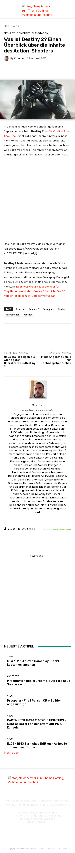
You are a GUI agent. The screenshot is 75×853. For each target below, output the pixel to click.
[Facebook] (21, 832)
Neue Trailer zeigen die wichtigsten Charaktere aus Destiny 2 (19, 361)
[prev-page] (5, 543)
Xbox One (10, 135)
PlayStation (40, 33)
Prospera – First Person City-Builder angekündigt (37, 533)
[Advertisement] (37, 201)
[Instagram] (32, 832)
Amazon (20, 308)
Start (6, 26)
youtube (28, 314)
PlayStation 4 (57, 131)
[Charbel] (7, 58)
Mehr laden (11, 752)
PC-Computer (21, 33)
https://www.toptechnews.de (37, 410)
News (15, 26)
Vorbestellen (13, 314)
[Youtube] (53, 832)
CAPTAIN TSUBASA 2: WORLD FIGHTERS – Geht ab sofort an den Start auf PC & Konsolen (36, 724)
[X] (43, 832)
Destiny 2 (34, 308)
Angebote (13, 676)
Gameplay (48, 308)
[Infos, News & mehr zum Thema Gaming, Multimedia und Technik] (37, 10)
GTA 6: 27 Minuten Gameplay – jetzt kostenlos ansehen (33, 662)
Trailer (61, 308)
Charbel (19, 58)
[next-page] (7, 543)
